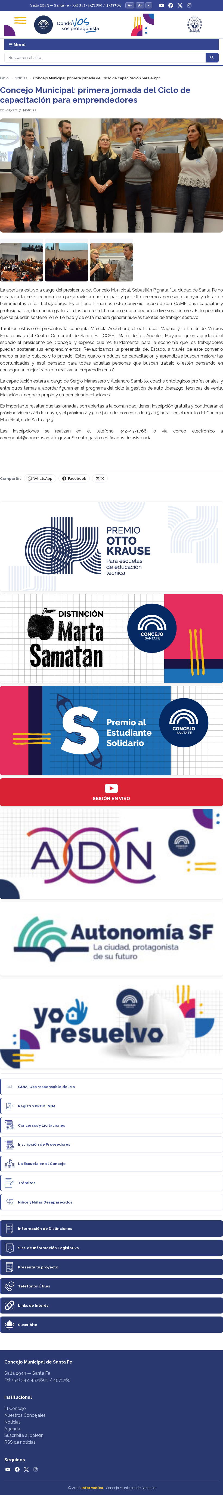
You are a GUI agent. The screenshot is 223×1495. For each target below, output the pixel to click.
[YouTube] (161, 5)
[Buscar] (212, 57)
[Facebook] (170, 5)
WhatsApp (42, 479)
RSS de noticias (20, 1442)
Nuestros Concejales (25, 1415)
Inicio (4, 78)
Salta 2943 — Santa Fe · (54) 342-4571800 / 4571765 (75, 5)
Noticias (20, 78)
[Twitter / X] (180, 5)
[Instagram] (189, 5)
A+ (140, 5)
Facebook (77, 479)
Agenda (12, 1428)
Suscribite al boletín (24, 1435)
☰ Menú (17, 44)
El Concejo (15, 1408)
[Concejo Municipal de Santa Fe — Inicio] (111, 25)
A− (130, 5)
